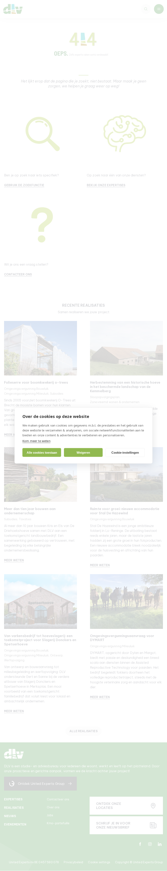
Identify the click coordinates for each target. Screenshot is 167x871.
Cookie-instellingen (125, 452)
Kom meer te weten (36, 441)
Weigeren (83, 452)
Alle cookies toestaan (42, 452)
